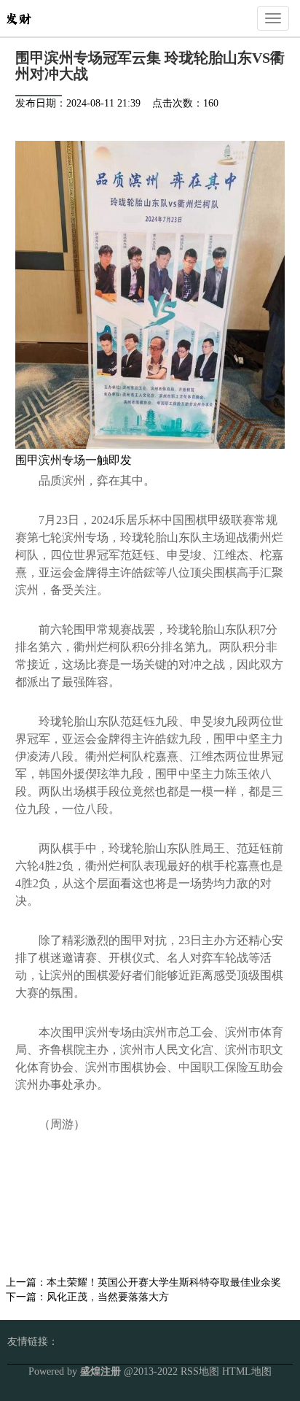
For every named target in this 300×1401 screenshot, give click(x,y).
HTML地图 (247, 1371)
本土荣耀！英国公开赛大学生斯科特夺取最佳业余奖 (164, 1282)
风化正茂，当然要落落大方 (108, 1297)
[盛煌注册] (18, 17)
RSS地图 (200, 1371)
